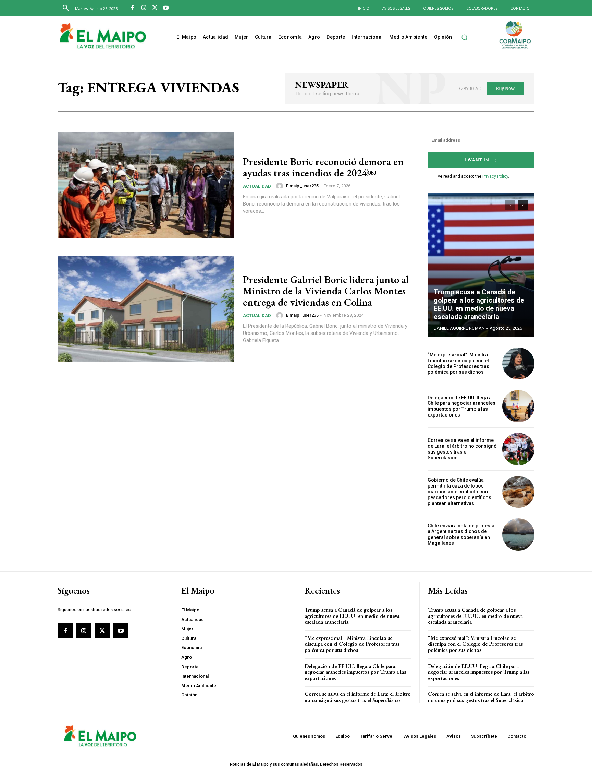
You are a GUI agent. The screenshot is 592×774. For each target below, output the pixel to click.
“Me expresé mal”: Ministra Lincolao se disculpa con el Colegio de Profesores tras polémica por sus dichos (458, 363)
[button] (66, 8)
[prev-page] (510, 205)
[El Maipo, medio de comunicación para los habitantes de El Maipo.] (103, 36)
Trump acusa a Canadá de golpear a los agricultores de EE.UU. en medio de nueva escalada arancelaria (479, 304)
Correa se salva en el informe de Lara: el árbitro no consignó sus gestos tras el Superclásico (462, 448)
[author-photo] (280, 186)
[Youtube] (166, 8)
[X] (155, 8)
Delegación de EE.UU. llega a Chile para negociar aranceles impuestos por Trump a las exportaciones (461, 406)
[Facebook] (132, 8)
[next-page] (523, 205)
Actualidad (257, 186)
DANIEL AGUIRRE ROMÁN (459, 328)
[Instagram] (143, 8)
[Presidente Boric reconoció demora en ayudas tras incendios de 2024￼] (146, 185)
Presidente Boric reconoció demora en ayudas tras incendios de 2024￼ (323, 167)
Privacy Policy (495, 176)
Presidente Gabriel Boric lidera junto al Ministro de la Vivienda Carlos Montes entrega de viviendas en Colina (326, 291)
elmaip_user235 (302, 185)
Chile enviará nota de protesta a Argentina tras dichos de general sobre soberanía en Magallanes (461, 534)
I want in (477, 159)
